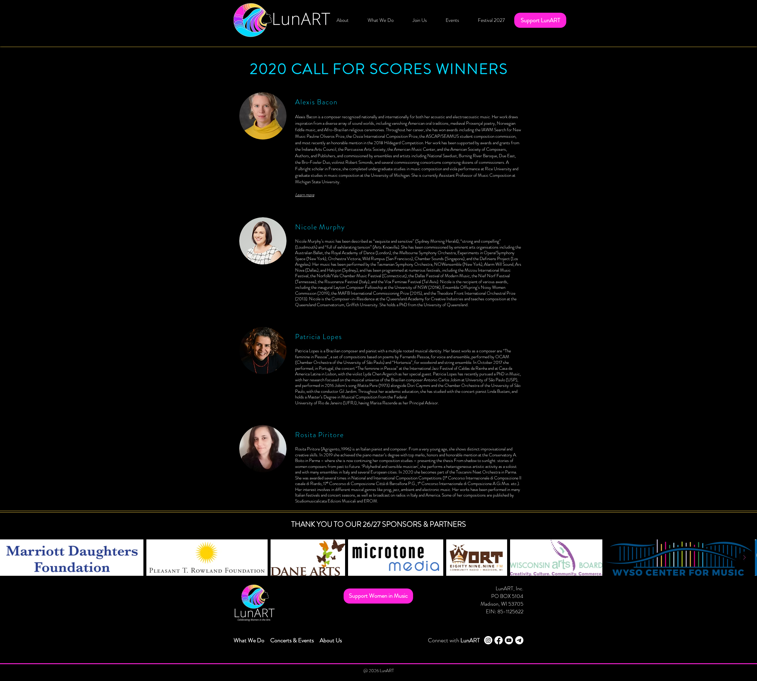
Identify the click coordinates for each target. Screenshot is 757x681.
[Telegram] (519, 640)
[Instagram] (488, 640)
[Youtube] (509, 640)
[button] (380, 20)
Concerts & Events (292, 640)
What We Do (249, 640)
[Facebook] (498, 640)
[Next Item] (744, 557)
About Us (331, 640)
